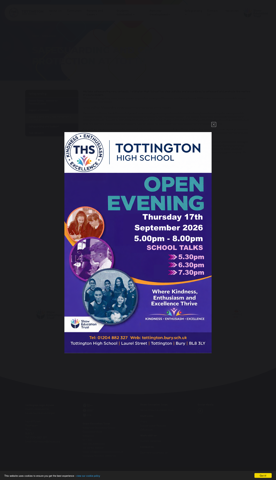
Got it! (263, 475)
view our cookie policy (88, 475)
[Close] (213, 124)
